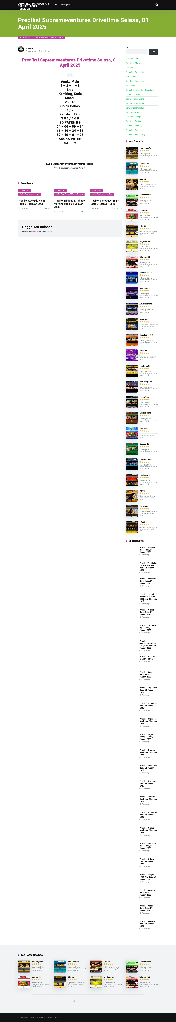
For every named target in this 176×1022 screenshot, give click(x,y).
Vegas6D (143, 506)
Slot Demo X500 (132, 112)
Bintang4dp (144, 288)
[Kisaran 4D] (132, 454)
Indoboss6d (144, 366)
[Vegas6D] (132, 516)
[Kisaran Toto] (132, 423)
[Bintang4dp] (132, 298)
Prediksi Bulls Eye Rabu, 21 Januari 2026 (147, 923)
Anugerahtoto (145, 304)
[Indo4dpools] (132, 174)
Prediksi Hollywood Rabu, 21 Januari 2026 (148, 814)
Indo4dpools (144, 163)
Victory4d (143, 428)
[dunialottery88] (132, 345)
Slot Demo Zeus (132, 59)
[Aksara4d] (132, 329)
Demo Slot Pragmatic (63, 4)
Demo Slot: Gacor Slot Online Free (140, 90)
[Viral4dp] (132, 361)
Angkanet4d (144, 241)
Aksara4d (143, 319)
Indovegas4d (145, 148)
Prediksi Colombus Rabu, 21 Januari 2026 (148, 705)
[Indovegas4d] (132, 158)
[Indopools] (132, 220)
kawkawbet (144, 475)
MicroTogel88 (145, 382)
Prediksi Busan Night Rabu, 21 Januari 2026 (146, 674)
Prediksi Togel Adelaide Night (29, 194)
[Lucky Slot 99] (132, 470)
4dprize (142, 226)
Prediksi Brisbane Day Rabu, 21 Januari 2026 (148, 830)
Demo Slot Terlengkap (135, 108)
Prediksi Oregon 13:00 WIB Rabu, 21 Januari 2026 (147, 877)
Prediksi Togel (25, 37)
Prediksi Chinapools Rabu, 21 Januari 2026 (148, 783)
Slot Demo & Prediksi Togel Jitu (48, 1017)
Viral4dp (143, 350)
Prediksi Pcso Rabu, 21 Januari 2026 (148, 657)
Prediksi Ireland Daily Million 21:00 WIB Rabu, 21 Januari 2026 (148, 597)
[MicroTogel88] (132, 392)
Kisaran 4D (144, 444)
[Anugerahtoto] (132, 314)
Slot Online (130, 85)
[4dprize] (132, 236)
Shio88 (142, 179)
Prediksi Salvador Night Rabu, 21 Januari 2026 (147, 892)
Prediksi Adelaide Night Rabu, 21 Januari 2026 (31, 202)
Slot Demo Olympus (134, 117)
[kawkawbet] (132, 485)
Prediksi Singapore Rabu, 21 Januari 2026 (148, 690)
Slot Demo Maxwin (134, 63)
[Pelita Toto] (132, 407)
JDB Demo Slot (132, 76)
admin (30, 48)
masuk (34, 231)
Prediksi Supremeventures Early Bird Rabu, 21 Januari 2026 (147, 644)
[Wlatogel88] (132, 267)
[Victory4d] (132, 438)
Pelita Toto (144, 397)
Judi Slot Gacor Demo (135, 99)
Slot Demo (130, 68)
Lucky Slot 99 (145, 459)
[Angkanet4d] (132, 252)
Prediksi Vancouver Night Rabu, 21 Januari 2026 (104, 202)
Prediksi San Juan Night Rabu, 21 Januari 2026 (147, 845)
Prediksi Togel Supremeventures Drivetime (49, 37)
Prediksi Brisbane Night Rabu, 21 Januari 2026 (147, 612)
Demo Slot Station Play (135, 134)
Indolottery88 (145, 273)
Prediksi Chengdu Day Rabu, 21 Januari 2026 (148, 721)
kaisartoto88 (145, 195)
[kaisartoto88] (132, 205)
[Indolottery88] (132, 283)
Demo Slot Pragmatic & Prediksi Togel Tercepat (33, 6)
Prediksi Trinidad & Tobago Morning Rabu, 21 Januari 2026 (69, 203)
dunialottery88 (146, 335)
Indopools (143, 210)
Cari (127, 47)
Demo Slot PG (132, 130)
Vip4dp (142, 491)
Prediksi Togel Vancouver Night (102, 194)
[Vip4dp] (132, 501)
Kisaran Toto (145, 413)
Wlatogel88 (144, 257)
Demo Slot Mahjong (134, 125)
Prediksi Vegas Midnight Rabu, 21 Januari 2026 (147, 736)
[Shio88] (132, 189)
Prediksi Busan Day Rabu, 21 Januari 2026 (148, 767)
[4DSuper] (132, 532)
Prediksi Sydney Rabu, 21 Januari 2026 (146, 861)
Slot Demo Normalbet (135, 103)
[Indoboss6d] (132, 376)
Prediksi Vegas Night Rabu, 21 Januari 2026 (146, 908)
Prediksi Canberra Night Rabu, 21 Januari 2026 (147, 627)
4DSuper (143, 522)
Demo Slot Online (133, 94)
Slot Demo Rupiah (133, 121)
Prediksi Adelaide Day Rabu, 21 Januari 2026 (148, 799)
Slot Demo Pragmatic (135, 81)
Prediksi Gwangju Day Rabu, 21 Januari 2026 (148, 752)
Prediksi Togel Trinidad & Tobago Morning (69, 194)
